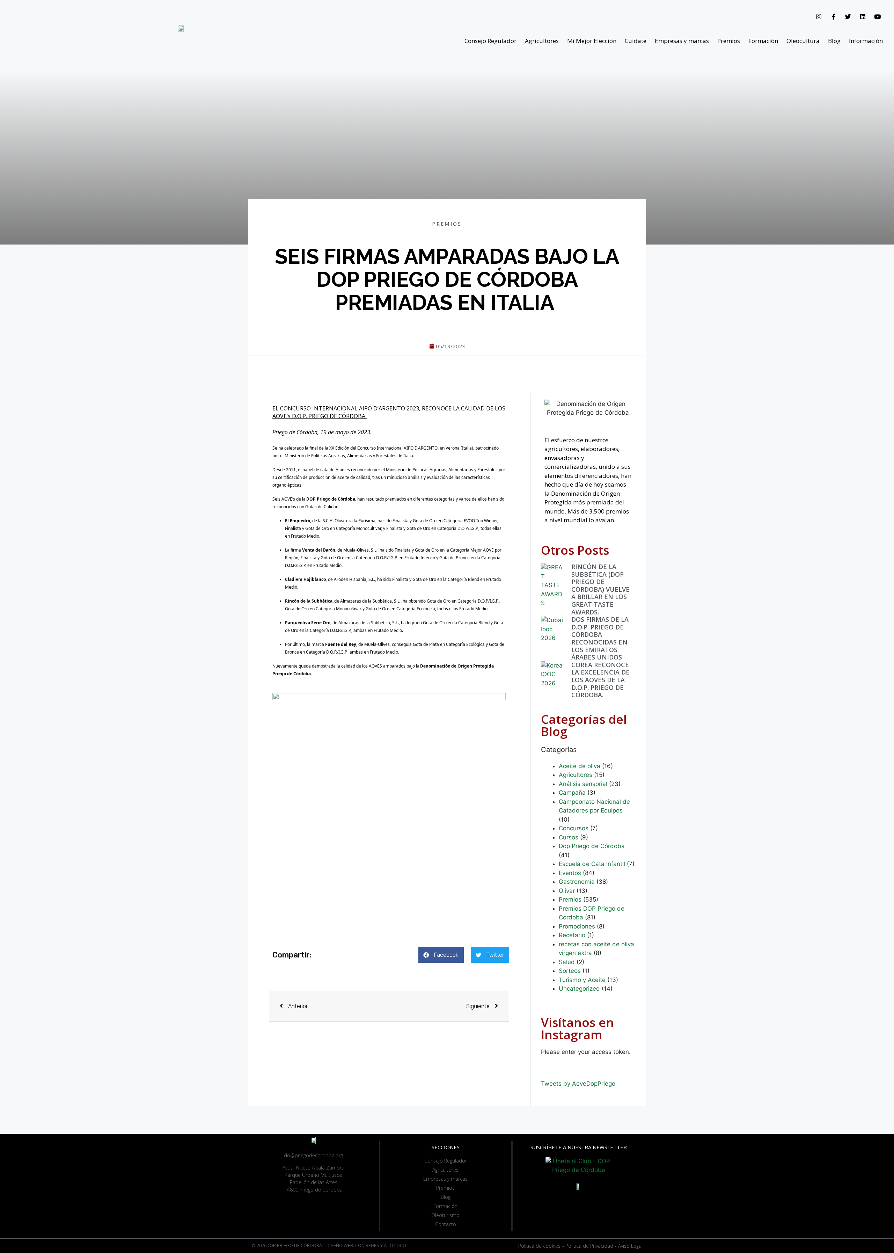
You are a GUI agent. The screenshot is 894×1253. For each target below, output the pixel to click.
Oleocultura (803, 41)
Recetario (572, 935)
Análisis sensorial (583, 783)
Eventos (570, 872)
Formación (763, 41)
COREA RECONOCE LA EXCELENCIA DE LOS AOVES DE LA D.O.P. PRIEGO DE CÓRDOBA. (600, 680)
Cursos (568, 837)
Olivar (567, 890)
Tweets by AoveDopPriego (578, 1083)
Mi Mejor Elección (591, 41)
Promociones (577, 926)
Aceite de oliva (579, 766)
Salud (567, 962)
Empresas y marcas (682, 41)
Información (866, 41)
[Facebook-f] (833, 16)
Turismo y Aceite (582, 979)
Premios (728, 41)
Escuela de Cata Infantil (592, 863)
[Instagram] (819, 16)
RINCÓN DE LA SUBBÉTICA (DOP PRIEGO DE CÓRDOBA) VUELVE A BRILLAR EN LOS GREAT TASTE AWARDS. (600, 589)
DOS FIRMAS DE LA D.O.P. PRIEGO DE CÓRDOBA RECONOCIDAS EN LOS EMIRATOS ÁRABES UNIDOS (600, 638)
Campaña (572, 792)
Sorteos (570, 970)
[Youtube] (877, 16)
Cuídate (635, 41)
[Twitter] (848, 16)
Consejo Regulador (490, 41)
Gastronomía (577, 881)
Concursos (573, 828)
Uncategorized (579, 988)
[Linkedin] (863, 16)
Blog (834, 41)
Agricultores (542, 41)
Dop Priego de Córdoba (592, 846)
